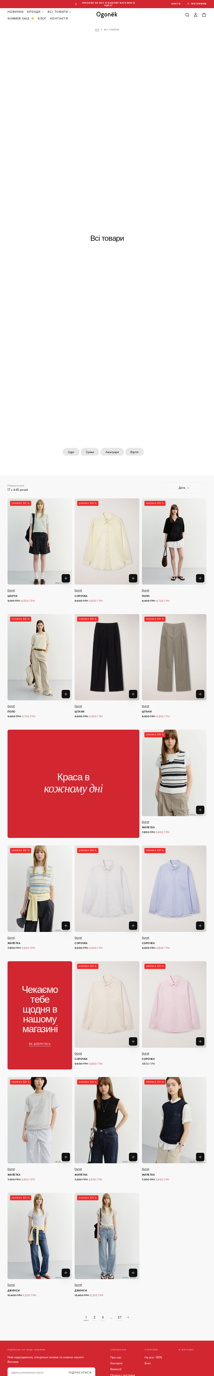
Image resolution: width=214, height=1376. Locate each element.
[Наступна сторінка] (127, 1317)
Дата (182, 488)
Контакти (59, 18)
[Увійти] (195, 15)
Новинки (16, 12)
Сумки (90, 452)
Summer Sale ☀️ (21, 18)
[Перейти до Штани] (107, 657)
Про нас (115, 1357)
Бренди (34, 12)
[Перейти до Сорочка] (107, 541)
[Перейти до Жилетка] (174, 773)
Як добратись (40, 1044)
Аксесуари (112, 452)
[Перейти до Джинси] (40, 1236)
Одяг (71, 452)
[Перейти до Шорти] (40, 541)
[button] (176, 4)
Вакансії (115, 1369)
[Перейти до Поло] (174, 541)
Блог (42, 18)
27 (119, 1317)
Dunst (11, 590)
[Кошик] (203, 15)
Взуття (134, 452)
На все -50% (153, 1357)
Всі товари (58, 12)
